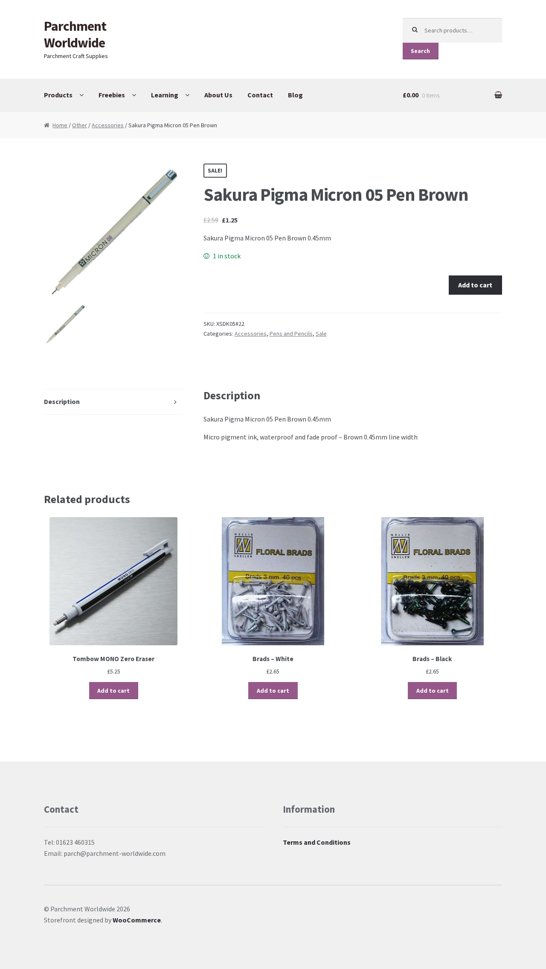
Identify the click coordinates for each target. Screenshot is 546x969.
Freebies (112, 95)
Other (79, 125)
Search (420, 51)
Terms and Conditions (317, 842)
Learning (164, 95)
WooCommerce (137, 920)
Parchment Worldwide (75, 34)
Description (62, 401)
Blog (295, 95)
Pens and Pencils (291, 333)
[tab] (113, 402)
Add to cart (475, 285)
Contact (260, 95)
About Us (218, 95)
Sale (321, 333)
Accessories (108, 125)
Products (58, 95)
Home (59, 125)
